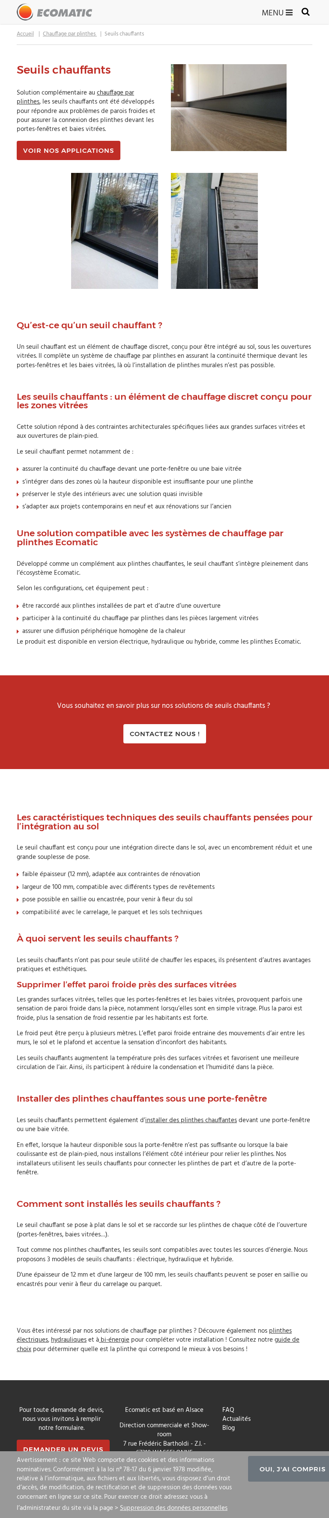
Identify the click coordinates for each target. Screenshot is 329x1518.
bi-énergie (114, 1340)
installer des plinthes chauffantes (191, 1120)
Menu (274, 12)
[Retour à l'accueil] (54, 12)
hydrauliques (69, 1340)
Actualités (236, 1419)
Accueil (25, 34)
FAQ (228, 1410)
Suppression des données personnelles (173, 1508)
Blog (228, 1428)
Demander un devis (63, 1449)
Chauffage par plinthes (70, 34)
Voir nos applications (68, 150)
